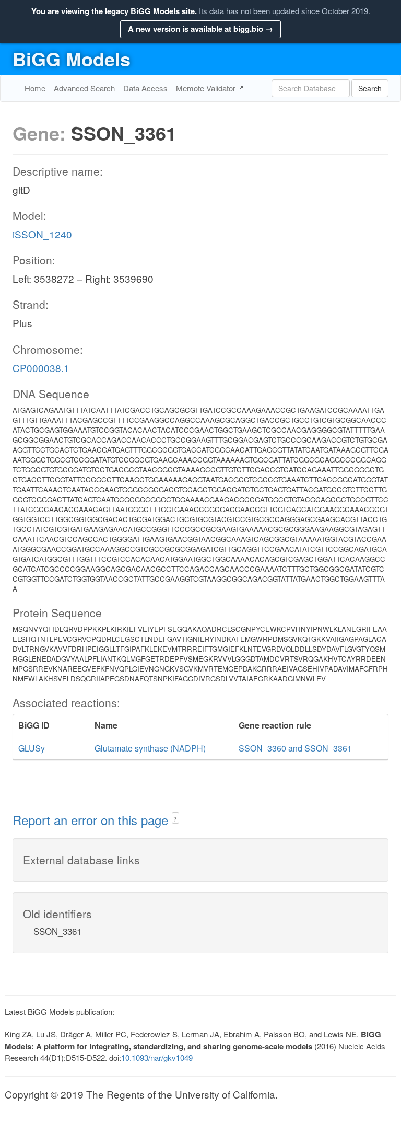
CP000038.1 (41, 368)
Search (370, 88)
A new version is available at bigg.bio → (200, 28)
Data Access (145, 88)
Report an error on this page (92, 820)
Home (35, 88)
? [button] (175, 818)
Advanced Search (84, 88)
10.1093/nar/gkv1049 (157, 1057)
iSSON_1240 (42, 234)
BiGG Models (72, 58)
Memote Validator (207, 88)
